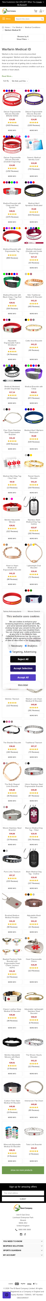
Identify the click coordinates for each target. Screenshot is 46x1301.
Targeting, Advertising (24, 651)
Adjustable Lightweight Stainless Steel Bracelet (33, 1011)
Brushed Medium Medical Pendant (12, 916)
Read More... (7, 76)
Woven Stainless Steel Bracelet (12, 829)
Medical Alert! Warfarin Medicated (33, 431)
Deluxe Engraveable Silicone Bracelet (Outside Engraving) (12, 159)
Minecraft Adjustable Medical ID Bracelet (12, 1145)
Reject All (23, 659)
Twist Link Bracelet (34, 1144)
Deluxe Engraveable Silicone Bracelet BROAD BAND (12, 114)
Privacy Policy (34, 640)
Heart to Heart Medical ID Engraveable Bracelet (12, 568)
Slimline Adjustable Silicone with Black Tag (12, 1057)
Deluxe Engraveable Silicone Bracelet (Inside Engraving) (33, 114)
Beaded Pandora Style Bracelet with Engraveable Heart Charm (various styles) (12, 963)
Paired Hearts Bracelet (34, 477)
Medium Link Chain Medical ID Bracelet (34, 700)
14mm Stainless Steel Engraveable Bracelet (34, 785)
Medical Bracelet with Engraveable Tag (12, 250)
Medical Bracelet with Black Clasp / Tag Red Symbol (12, 297)
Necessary (16, 645)
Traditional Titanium (34, 743)
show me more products (21, 1170)
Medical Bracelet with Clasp (34, 387)
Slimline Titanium (12, 699)
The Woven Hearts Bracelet (34, 1056)
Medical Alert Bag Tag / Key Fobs (12, 477)
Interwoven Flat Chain (34, 1101)
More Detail (23, 685)
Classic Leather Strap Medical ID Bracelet (12, 1010)
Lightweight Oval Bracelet (34, 567)
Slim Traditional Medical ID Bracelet (34, 296)
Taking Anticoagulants (12, 611)
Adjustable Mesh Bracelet (34, 916)
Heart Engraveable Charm (34, 960)
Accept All (23, 677)
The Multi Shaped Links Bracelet (12, 785)
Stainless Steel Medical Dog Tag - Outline (33, 522)
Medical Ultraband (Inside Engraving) (12, 387)
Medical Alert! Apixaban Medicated (33, 204)
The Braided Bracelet (12, 743)
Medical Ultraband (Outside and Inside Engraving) (34, 251)
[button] (23, 38)
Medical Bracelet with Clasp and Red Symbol (12, 205)
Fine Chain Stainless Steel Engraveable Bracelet (12, 432)
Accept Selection (23, 668)
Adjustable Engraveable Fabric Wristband (12, 343)
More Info (12, 130)
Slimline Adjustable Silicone (12, 521)
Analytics (32, 645)
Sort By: (6, 81)
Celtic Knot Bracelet (34, 341)
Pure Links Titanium (12, 872)
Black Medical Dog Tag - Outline (34, 873)
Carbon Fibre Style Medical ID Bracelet (12, 1102)
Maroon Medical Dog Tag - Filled (34, 829)
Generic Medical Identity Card (34, 158)
